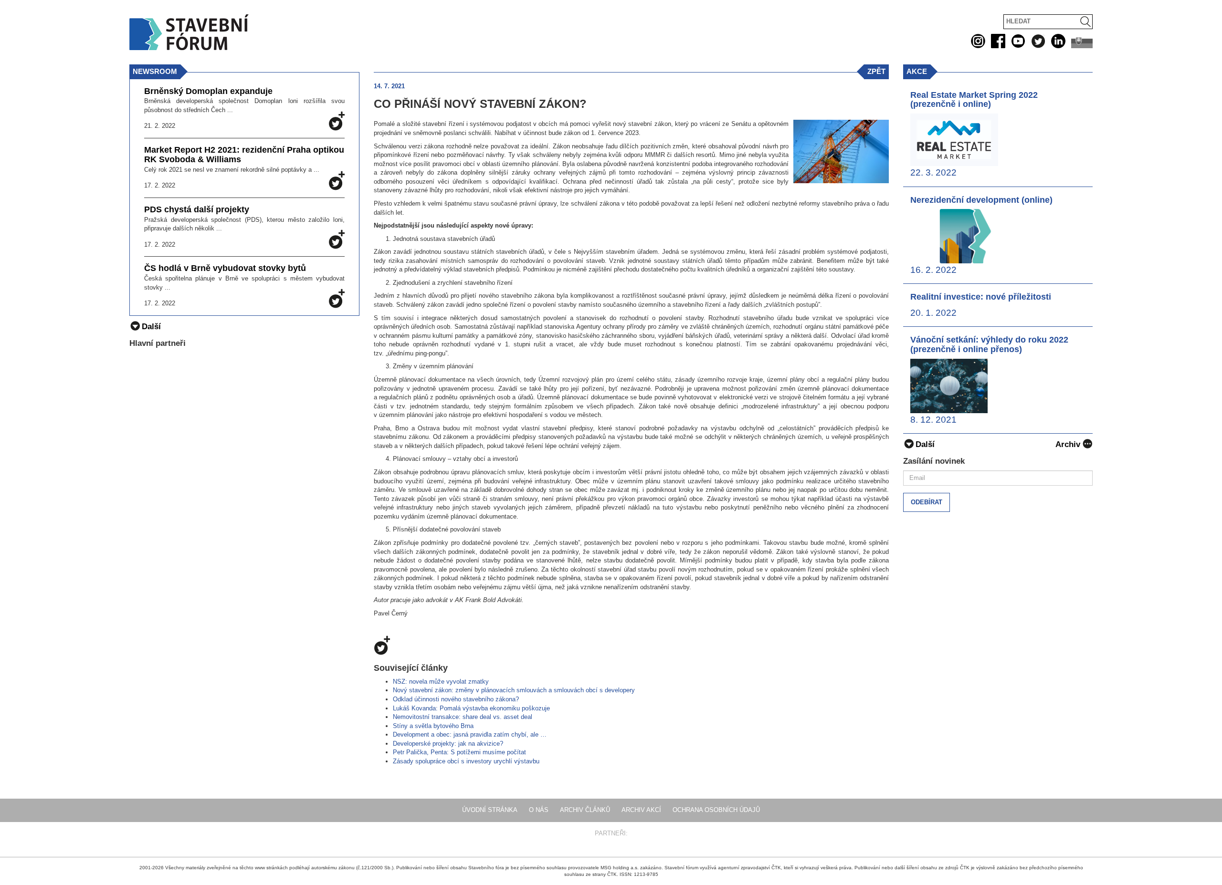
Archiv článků (585, 809)
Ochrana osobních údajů (716, 809)
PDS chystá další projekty (196, 209)
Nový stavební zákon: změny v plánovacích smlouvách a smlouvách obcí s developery (514, 690)
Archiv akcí (641, 809)
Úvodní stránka (489, 809)
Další (925, 444)
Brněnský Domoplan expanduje (208, 91)
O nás (538, 809)
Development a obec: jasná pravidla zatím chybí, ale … (470, 734)
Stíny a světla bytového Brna (433, 725)
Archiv (1067, 444)
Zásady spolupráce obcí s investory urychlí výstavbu (466, 761)
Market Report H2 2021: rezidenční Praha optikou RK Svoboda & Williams (244, 155)
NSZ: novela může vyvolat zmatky (441, 681)
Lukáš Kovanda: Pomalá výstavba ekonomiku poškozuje (471, 708)
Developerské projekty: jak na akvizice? (448, 743)
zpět (876, 71)
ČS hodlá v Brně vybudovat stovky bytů (225, 268)
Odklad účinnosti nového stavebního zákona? (456, 699)
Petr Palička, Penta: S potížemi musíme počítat (459, 752)
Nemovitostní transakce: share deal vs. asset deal (462, 716)
